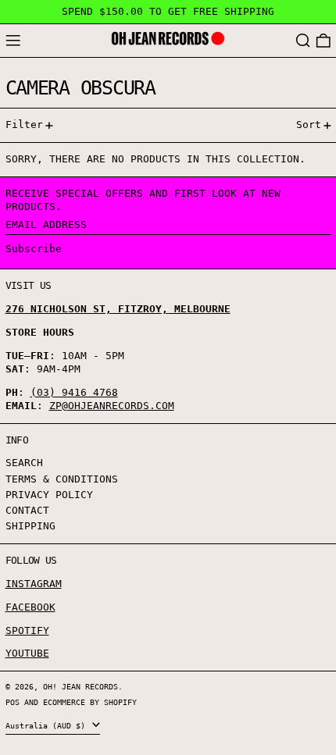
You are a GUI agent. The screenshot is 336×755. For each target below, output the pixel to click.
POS (12, 702)
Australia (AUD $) (47, 725)
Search (24, 462)
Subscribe (33, 249)
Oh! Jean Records (80, 686)
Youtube (27, 653)
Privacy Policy (49, 494)
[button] (303, 41)
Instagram (33, 583)
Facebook (30, 607)
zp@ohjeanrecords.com (111, 405)
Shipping (30, 526)
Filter (24, 124)
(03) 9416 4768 (74, 392)
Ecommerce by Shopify (90, 702)
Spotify (27, 630)
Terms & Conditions (61, 479)
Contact (27, 510)
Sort (308, 124)
